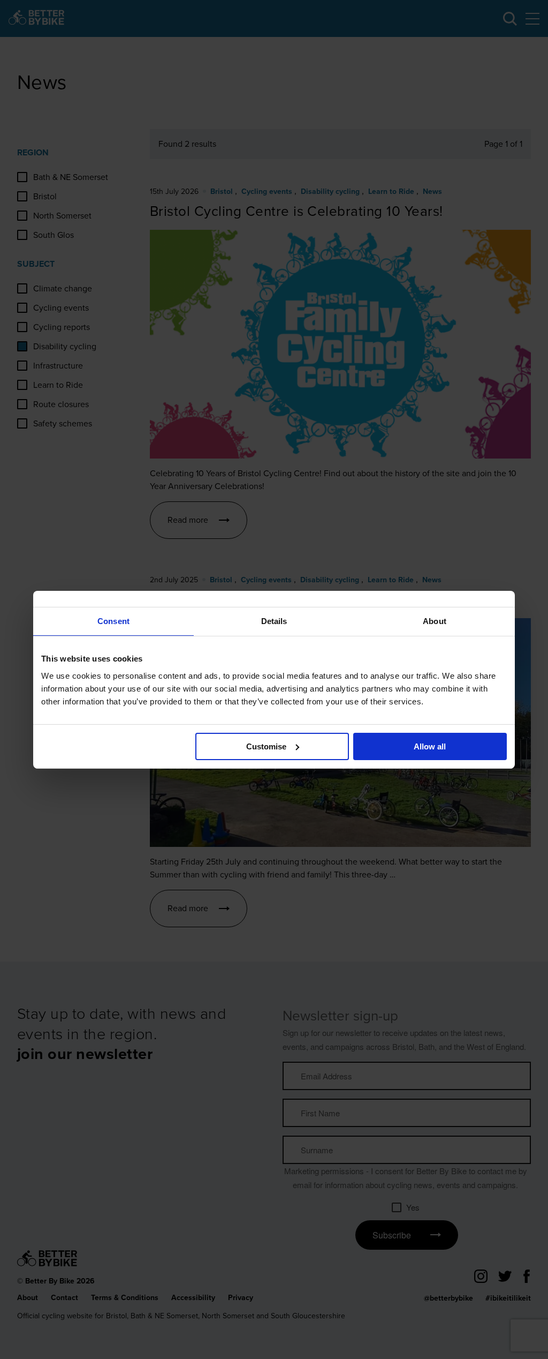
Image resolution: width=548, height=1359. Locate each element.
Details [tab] (274, 620)
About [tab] (434, 620)
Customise (266, 745)
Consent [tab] (113, 620)
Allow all (430, 745)
